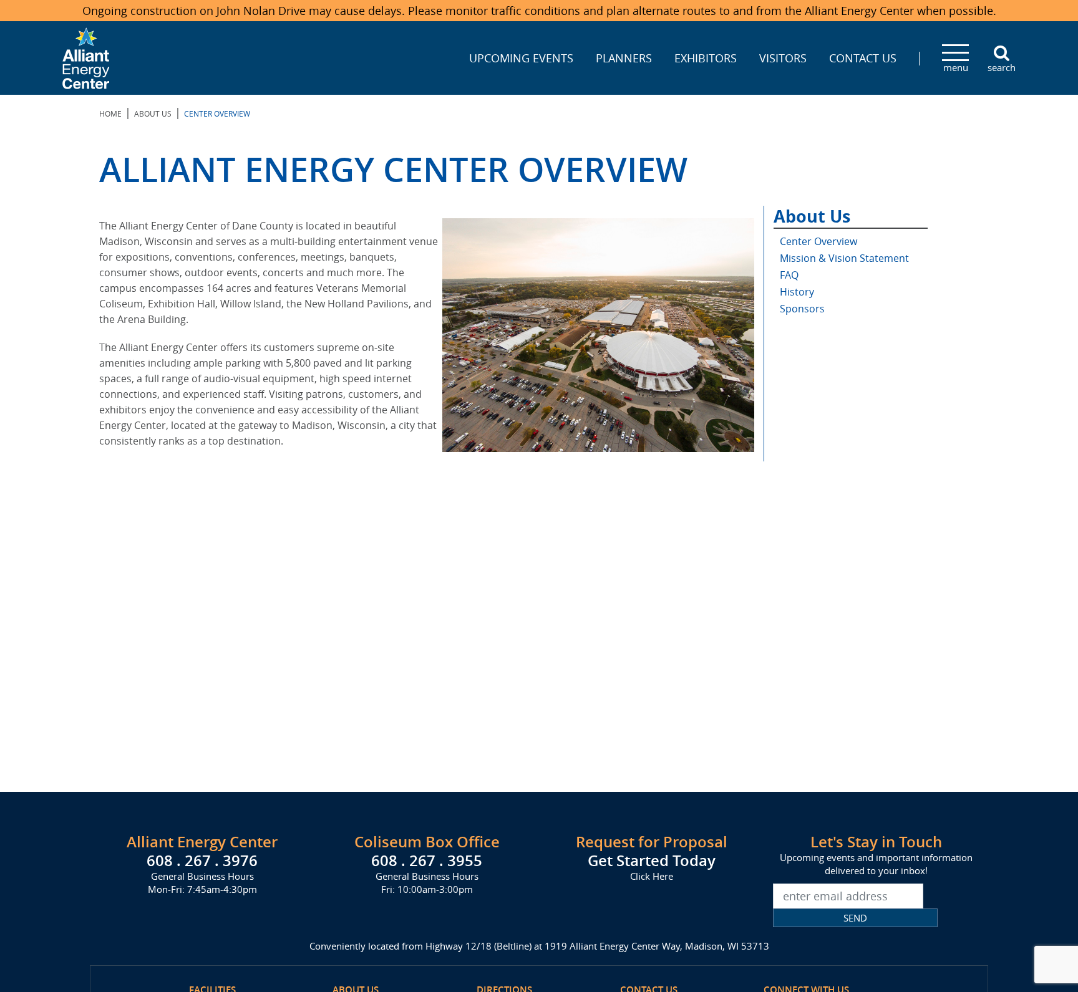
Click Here (651, 876)
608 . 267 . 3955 (426, 860)
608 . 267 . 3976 (202, 860)
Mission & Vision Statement (844, 258)
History (797, 292)
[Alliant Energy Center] (86, 56)
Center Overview (818, 241)
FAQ (789, 275)
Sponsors (802, 308)
